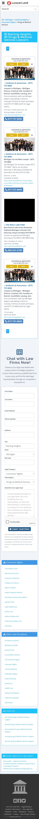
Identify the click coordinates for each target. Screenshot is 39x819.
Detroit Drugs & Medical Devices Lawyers (19, 724)
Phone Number (10, 419)
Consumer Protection (12, 578)
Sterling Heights (21, 20)
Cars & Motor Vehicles (12, 655)
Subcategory (9, 477)
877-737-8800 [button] (14, 118)
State (6, 450)
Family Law (8, 683)
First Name (9, 391)
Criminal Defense (11, 669)
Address (8, 430)
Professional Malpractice (13, 621)
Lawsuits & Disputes (12, 698)
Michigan (9, 20)
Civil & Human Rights (12, 660)
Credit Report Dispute (10, 766)
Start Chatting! (21, 529)
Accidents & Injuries (12, 640)
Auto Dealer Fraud (11, 569)
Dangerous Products (12, 583)
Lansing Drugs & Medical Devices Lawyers (19, 736)
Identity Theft (9, 602)
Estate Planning (10, 679)
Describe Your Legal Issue (14, 488)
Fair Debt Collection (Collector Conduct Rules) (19, 764)
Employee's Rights (11, 674)
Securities (8, 626)
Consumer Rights (9, 22)
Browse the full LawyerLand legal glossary (17, 769)
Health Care (9, 688)
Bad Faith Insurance (12, 573)
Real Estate (8, 703)
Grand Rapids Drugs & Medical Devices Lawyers (18, 730)
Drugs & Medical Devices (13, 592)
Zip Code (8, 458)
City (6, 442)
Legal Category (10, 469)
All (3, 20)
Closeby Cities (10, 711)
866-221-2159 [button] (14, 250)
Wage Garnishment (20, 761)
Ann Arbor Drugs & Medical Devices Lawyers (17, 718)
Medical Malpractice (12, 616)
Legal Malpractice (11, 607)
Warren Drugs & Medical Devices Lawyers (19, 741)
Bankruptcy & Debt (11, 645)
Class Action (7, 761)
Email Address (10, 411)
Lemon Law (9, 612)
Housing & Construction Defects (16, 597)
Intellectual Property (12, 693)
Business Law (9, 650)
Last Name (8, 399)
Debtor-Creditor (10, 588)
